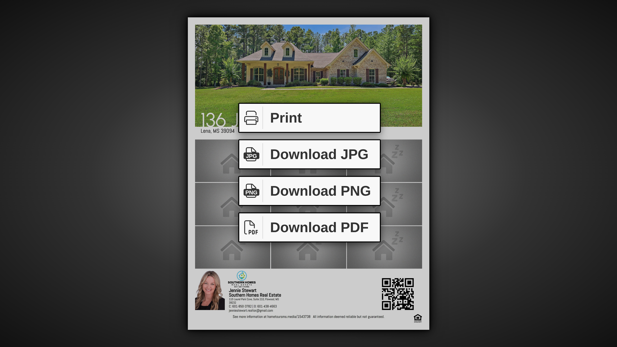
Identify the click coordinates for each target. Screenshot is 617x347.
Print (286, 118)
